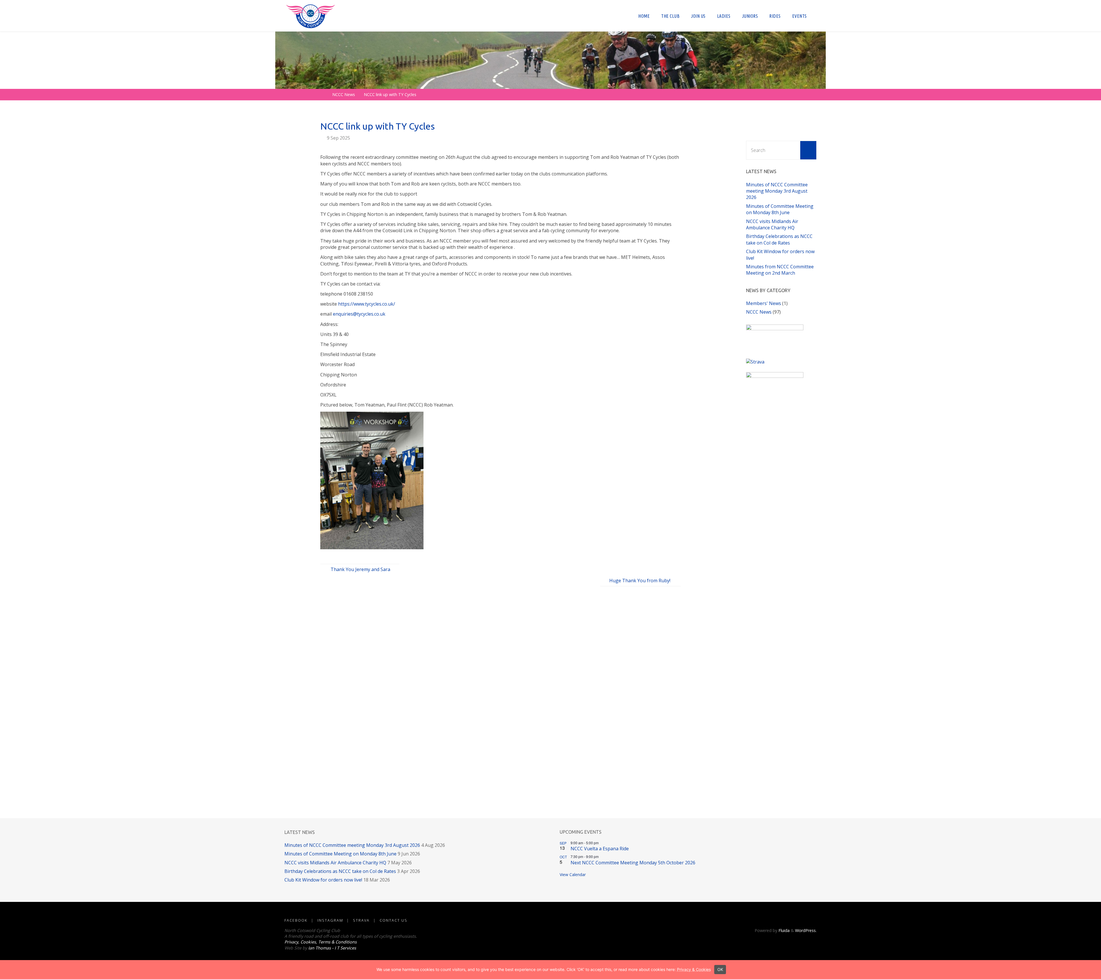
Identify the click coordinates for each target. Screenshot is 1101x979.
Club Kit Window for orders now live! (323, 880)
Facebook (295, 920)
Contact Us (393, 920)
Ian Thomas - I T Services (332, 948)
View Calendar (573, 874)
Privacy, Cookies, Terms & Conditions (320, 942)
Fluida (783, 930)
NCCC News (343, 94)
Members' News (763, 303)
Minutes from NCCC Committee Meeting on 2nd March (780, 269)
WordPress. (806, 930)
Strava (361, 920)
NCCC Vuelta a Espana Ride (600, 848)
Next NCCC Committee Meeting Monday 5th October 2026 (633, 862)
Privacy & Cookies (694, 969)
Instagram (330, 920)
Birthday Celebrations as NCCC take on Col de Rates (779, 239)
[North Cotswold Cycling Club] (310, 16)
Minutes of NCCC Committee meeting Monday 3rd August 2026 (777, 191)
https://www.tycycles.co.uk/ (366, 304)
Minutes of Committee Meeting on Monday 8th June (779, 209)
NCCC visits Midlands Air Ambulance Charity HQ (772, 224)
